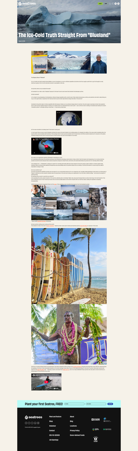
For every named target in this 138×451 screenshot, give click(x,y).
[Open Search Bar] (110, 4)
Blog (71, 421)
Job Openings (53, 439)
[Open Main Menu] (118, 4)
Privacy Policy (75, 430)
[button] (115, 4)
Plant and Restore (55, 416)
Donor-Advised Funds (77, 435)
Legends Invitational (77, 366)
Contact (52, 430)
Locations (73, 425)
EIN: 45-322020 (54, 435)
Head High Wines (40, 369)
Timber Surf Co (66, 369)
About (72, 416)
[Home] (27, 4)
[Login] (113, 4)
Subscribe (110, 404)
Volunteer (52, 425)
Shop (51, 421)
